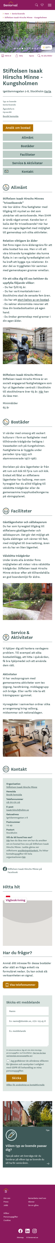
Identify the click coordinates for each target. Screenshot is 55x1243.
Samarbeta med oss (37, 1198)
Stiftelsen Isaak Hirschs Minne (21, 787)
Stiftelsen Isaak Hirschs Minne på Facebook (25, 870)
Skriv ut (10, 55)
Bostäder (27, 145)
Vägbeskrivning (15, 900)
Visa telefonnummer (22, 985)
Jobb (6, 1205)
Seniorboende (18, 13)
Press (6, 1201)
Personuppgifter (11, 1216)
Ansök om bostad (18, 127)
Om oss (7, 1198)
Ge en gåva (33, 1205)
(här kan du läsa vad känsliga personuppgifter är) (26, 1054)
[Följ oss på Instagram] (34, 1231)
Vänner (31, 1201)
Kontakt (27, 171)
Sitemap (20, 1237)
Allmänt (27, 137)
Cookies (7, 1220)
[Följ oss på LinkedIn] (27, 1231)
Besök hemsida (10, 116)
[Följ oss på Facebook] (20, 1231)
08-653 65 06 (13, 802)
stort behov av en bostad (33, 300)
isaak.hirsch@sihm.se (17, 809)
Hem (7, 13)
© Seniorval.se (32, 1237)
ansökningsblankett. (28, 850)
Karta (47, 91)
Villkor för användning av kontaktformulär (25, 1084)
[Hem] (10, 5)
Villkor (6, 1213)
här (23, 857)
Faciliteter (27, 154)
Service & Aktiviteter (27, 163)
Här (41, 391)
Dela (23, 55)
